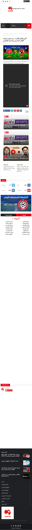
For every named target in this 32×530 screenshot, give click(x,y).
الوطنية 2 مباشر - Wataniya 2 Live (9, 461)
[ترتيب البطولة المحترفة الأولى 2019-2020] (16, 211)
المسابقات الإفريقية (6, 495)
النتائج (2, 501)
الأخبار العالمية (4, 484)
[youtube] (5, 1)
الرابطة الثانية (4, 493)
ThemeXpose (18, 528)
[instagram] (3, 1)
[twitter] (8, 1)
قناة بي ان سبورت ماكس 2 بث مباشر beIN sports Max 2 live (14, 141)
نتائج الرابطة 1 (8, 215)
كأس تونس (4, 504)
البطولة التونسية (5, 487)
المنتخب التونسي (5, 498)
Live (7, 33)
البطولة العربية (4, 490)
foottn (4, 33)
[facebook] (10, 1)
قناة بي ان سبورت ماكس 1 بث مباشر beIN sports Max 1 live (14, 126)
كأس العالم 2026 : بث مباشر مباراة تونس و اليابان (16, 158)
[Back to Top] (11, 526)
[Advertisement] (16, 308)
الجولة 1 (24, 215)
